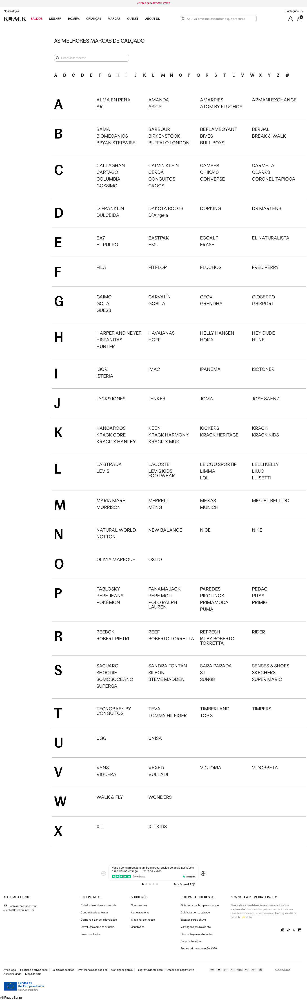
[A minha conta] (290, 18)
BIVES (206, 136)
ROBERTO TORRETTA (171, 638)
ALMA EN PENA (113, 100)
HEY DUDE (263, 333)
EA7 (100, 238)
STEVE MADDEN (166, 679)
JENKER (156, 398)
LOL (204, 478)
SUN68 (207, 679)
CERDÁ (156, 172)
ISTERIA (104, 376)
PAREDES (210, 589)
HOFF (154, 339)
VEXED (156, 767)
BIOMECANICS (112, 136)
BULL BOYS (212, 142)
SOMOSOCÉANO (114, 679)
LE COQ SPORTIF (218, 464)
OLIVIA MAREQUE (115, 559)
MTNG (155, 507)
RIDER (258, 632)
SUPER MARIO (267, 679)
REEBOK (105, 632)
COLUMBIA (108, 179)
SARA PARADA (216, 666)
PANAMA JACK (164, 589)
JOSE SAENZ (265, 398)
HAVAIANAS (161, 333)
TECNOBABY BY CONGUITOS (113, 711)
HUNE (258, 339)
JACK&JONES (110, 398)
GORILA (156, 303)
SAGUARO (107, 666)
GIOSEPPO (263, 297)
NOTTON (106, 536)
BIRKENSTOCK (164, 136)
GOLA (102, 303)
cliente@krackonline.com (18, 910)
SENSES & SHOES (270, 666)
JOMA (206, 398)
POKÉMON (108, 602)
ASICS (154, 106)
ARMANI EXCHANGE (274, 100)
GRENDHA (211, 303)
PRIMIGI (260, 602)
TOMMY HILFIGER (167, 715)
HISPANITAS (109, 339)
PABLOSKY (108, 589)
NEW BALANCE (165, 530)
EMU (153, 244)
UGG (101, 738)
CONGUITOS (161, 179)
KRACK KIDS (265, 435)
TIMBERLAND (214, 708)
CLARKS (261, 172)
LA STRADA (109, 464)
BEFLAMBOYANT (218, 129)
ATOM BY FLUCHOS (221, 106)
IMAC (154, 369)
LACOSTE (159, 464)
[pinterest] (294, 930)
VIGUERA (106, 774)
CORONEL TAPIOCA (273, 179)
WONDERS (160, 797)
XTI (100, 826)
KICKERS (209, 428)
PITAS (258, 595)
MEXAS (208, 500)
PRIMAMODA (214, 602)
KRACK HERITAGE (219, 435)
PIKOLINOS (212, 595)
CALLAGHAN (110, 165)
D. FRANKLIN (110, 208)
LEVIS (102, 471)
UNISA (155, 738)
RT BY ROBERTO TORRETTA (217, 641)
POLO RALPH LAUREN (162, 605)
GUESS (103, 310)
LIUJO (258, 471)
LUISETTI (261, 478)
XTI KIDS (157, 826)
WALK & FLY (109, 797)
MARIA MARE (110, 500)
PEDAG (259, 589)
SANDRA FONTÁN (167, 666)
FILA (101, 267)
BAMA (103, 129)
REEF (154, 632)
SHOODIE (106, 672)
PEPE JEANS (109, 595)
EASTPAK (158, 238)
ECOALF (209, 238)
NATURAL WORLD (116, 530)
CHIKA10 (209, 172)
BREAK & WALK (269, 136)
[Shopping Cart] (299, 19)
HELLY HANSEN (217, 333)
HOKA (207, 339)
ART (100, 106)
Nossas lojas (11, 11)
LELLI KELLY (265, 464)
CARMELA (263, 165)
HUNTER (105, 346)
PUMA (207, 609)
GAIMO (104, 297)
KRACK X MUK (163, 441)
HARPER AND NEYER (119, 333)
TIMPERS (261, 708)
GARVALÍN (159, 297)
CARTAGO (107, 172)
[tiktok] (288, 930)
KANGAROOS (111, 428)
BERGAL (261, 129)
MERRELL (158, 500)
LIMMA (207, 471)
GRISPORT (263, 303)
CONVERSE (212, 179)
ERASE (207, 244)
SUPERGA (106, 686)
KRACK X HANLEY (116, 441)
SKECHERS (264, 672)
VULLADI (158, 774)
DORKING (210, 208)
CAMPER (209, 165)
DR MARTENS (266, 208)
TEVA (154, 708)
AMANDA (158, 100)
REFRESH (210, 632)
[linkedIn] (299, 930)
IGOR (101, 369)
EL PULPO (107, 244)
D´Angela (158, 215)
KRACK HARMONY (168, 435)
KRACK (260, 428)
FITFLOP (157, 267)
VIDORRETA (265, 767)
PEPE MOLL (161, 595)
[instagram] (283, 930)
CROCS (156, 185)
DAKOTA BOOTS (165, 208)
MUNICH (209, 507)
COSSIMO (107, 185)
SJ (202, 672)
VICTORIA (210, 767)
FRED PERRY (265, 267)
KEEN (154, 428)
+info (249, 917)
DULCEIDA (107, 215)
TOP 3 (206, 715)
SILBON (156, 672)
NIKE (257, 530)
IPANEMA (210, 369)
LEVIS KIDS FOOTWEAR (161, 473)
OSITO (155, 559)
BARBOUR (159, 129)
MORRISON (108, 507)
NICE (205, 530)
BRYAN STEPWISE (116, 142)
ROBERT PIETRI (112, 638)
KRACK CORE (111, 435)
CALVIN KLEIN (163, 165)
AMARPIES (211, 100)
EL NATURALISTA (270, 238)
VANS (102, 767)
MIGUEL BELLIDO (270, 500)
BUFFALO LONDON (168, 142)
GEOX (206, 297)
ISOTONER (263, 369)
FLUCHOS (210, 267)
